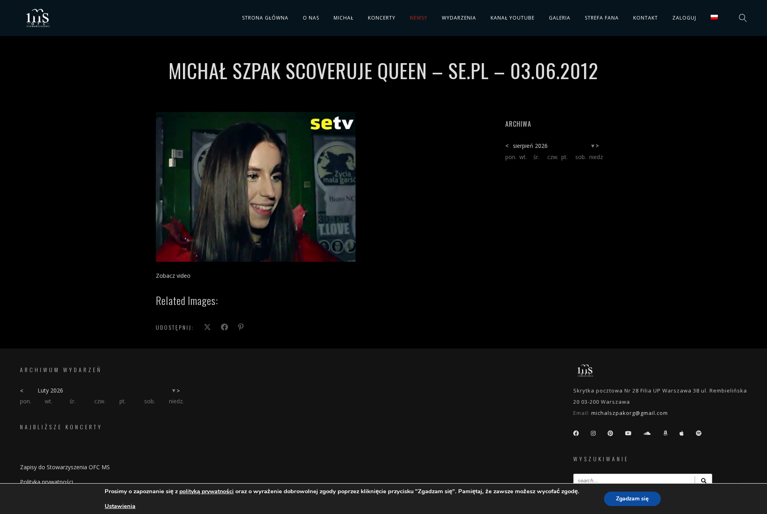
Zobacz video (173, 275)
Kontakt (645, 17)
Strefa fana (602, 17)
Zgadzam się (632, 498)
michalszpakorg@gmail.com (629, 412)
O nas (311, 17)
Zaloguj (684, 17)
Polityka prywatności (46, 482)
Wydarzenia (459, 17)
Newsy (418, 17)
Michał (344, 17)
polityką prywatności (206, 491)
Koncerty (381, 17)
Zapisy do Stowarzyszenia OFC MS (65, 467)
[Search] (703, 480)
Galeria (559, 17)
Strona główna (265, 17)
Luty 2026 (50, 390)
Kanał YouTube (513, 17)
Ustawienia (120, 506)
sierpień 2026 (530, 145)
